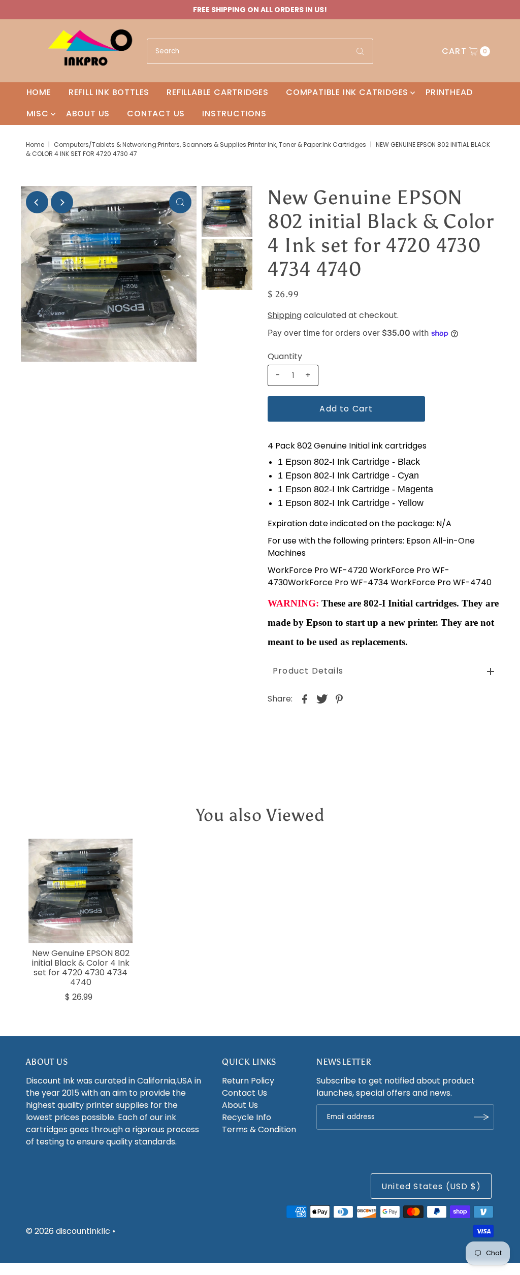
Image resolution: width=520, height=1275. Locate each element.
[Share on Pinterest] (339, 698)
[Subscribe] (481, 1117)
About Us (88, 113)
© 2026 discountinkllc (68, 1231)
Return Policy (248, 1081)
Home (38, 92)
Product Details (308, 671)
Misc (37, 113)
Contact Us (156, 113)
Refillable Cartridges (218, 92)
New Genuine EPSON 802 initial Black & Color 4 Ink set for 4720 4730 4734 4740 (80, 968)
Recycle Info (246, 1117)
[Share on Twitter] (322, 698)
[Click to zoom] (180, 202)
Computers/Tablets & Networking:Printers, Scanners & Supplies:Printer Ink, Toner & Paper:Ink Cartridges (210, 144)
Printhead (449, 92)
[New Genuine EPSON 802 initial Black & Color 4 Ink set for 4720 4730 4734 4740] (80, 891)
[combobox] (260, 51)
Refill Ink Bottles (109, 92)
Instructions (234, 113)
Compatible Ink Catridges (347, 92)
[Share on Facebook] (304, 698)
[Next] (62, 202)
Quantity (285, 356)
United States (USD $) (431, 1186)
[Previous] (37, 202)
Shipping (285, 315)
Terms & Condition (259, 1129)
